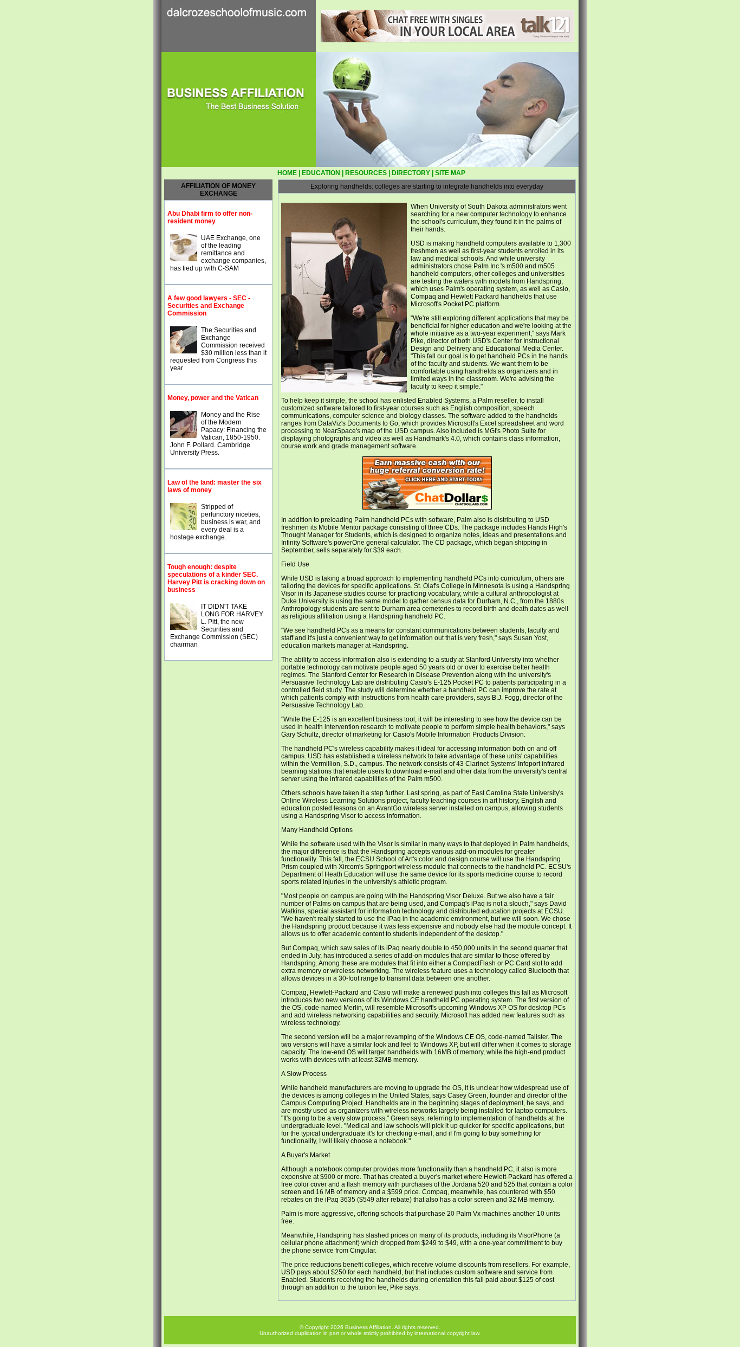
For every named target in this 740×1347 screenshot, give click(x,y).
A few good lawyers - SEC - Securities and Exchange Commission (208, 305)
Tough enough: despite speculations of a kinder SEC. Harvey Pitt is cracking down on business (216, 578)
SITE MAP (450, 173)
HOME (287, 173)
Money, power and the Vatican (212, 398)
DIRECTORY (411, 173)
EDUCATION (321, 173)
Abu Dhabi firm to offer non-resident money (209, 217)
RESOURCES (366, 173)
